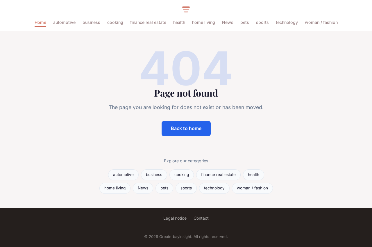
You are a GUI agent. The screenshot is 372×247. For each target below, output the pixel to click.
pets (244, 22)
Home (40, 22)
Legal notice (175, 218)
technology (287, 22)
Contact (201, 218)
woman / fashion (321, 22)
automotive (64, 22)
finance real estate (148, 22)
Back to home (186, 128)
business (91, 22)
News (227, 22)
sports (262, 22)
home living (203, 22)
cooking (115, 22)
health (179, 22)
